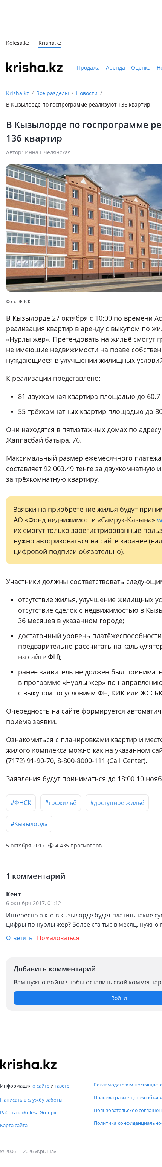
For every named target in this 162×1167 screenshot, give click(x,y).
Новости (87, 93)
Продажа (88, 67)
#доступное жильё (117, 803)
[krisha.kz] (28, 1064)
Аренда (115, 67)
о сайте (40, 1085)
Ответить (19, 938)
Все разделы (52, 93)
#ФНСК (21, 803)
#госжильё (60, 803)
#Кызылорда (29, 824)
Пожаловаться (58, 938)
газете (62, 1085)
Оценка (141, 67)
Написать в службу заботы (31, 1099)
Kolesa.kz (17, 43)
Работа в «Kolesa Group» (28, 1112)
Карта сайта (14, 1125)
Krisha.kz (17, 93)
